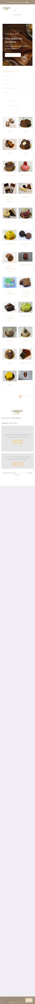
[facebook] (17, 479)
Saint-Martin (9, 244)
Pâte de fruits (25, 363)
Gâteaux (6, 76)
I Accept (17, 441)
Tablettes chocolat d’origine (9, 199)
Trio (25, 153)
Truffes (9, 153)
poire (10, 363)
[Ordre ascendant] (26, 100)
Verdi (10, 131)
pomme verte (25, 316)
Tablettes (7, 92)
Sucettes (25, 197)
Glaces (6, 80)
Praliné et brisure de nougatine (25, 293)
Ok (29, 1000)
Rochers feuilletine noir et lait (9, 268)
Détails (9, 122)
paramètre (12, 1002)
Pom (25, 341)
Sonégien (25, 222)
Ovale (25, 383)
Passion (9, 385)
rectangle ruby (25, 265)
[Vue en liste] (19, 110)
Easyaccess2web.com (21, 473)
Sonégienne (9, 222)
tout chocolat (10, 175)
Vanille (25, 131)
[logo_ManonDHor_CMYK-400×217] (7, 6)
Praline (6, 84)
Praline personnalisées (11, 88)
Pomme (10, 341)
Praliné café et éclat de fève (9, 318)
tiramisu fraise (25, 175)
